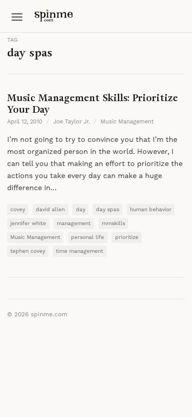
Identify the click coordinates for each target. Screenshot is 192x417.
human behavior (150, 209)
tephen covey (27, 251)
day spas (107, 209)
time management (79, 251)
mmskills (113, 223)
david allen (50, 209)
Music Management (127, 121)
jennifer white (28, 223)
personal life (87, 237)
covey (17, 209)
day (80, 209)
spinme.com (49, 315)
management (74, 223)
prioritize (126, 237)
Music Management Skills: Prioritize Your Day (92, 103)
